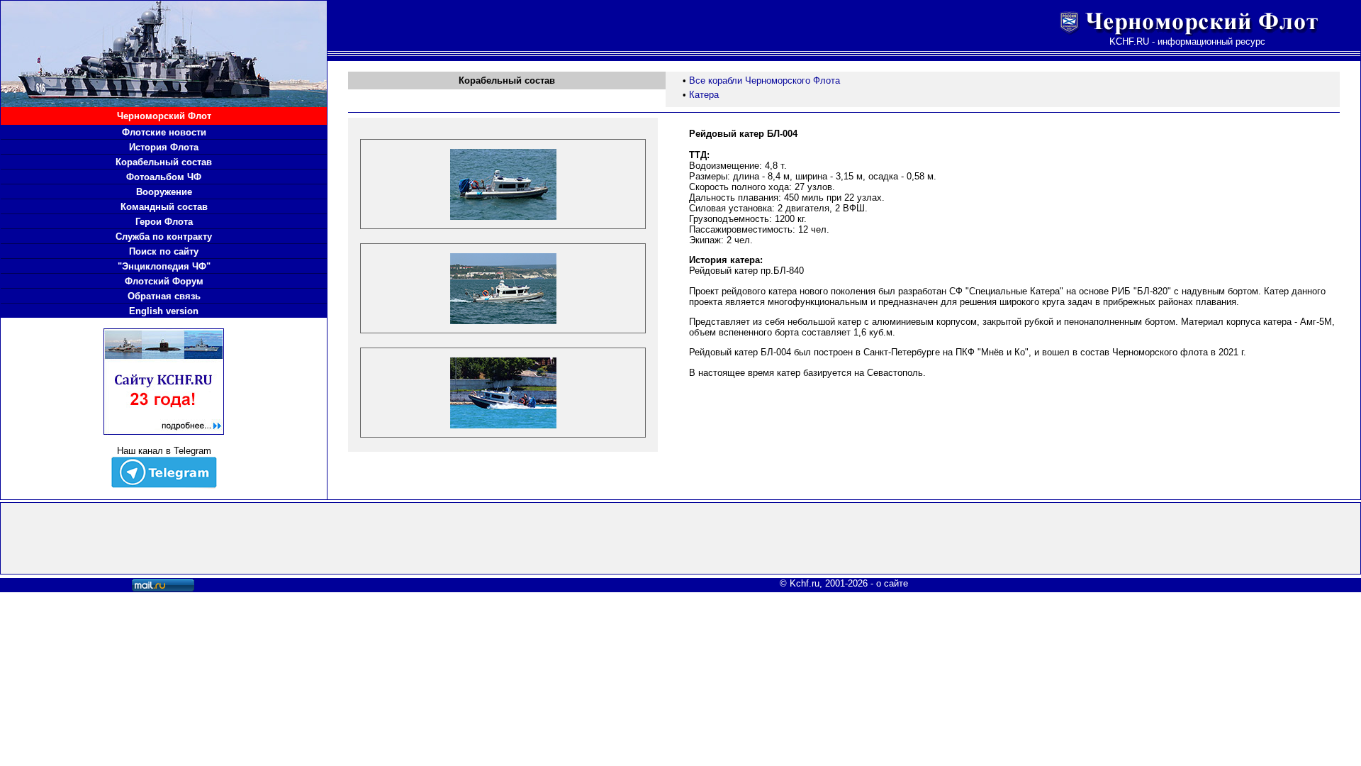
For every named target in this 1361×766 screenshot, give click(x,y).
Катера (704, 94)
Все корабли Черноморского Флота (764, 80)
